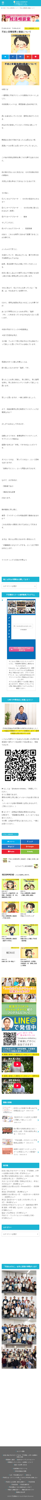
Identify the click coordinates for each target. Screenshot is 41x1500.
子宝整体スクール (17, 1496)
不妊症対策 (31, 1482)
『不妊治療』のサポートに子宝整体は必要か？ (25, 1141)
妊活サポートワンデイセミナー (26, 1459)
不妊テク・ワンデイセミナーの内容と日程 (18, 1215)
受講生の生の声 (20, 1492)
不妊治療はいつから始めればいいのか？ (20, 1487)
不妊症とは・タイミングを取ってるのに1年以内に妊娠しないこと (20, 1478)
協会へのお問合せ (8, 1213)
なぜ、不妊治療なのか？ (16, 1475)
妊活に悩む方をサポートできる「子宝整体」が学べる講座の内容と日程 (20, 1456)
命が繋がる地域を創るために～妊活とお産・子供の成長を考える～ (25, 1131)
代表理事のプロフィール (20, 1468)
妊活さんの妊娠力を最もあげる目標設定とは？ (25, 1109)
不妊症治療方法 (24, 1484)
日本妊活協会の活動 (20, 1471)
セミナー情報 (20, 1451)
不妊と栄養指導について (11, 834)
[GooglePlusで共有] (28, 57)
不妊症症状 (14, 1484)
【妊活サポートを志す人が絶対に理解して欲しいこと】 (25, 1119)
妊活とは (28, 1475)
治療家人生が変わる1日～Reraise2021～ (17, 1186)
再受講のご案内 (10, 1459)
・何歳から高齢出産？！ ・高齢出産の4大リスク (20, 1489)
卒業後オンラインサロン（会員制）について (20, 1462)
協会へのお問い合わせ (20, 1464)
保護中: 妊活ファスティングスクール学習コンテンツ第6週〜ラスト (25, 1151)
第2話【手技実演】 (9, 1192)
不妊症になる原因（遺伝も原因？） (16, 1482)
